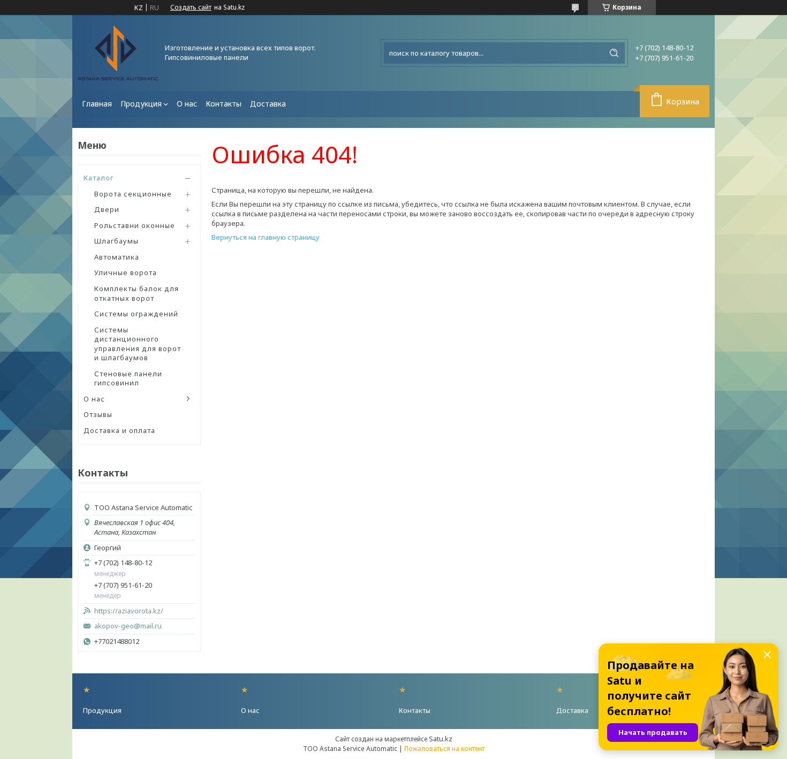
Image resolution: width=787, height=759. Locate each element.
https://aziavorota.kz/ (128, 611)
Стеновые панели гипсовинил (128, 378)
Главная (97, 103)
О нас (187, 103)
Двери (106, 209)
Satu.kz (440, 738)
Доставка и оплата (119, 430)
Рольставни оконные (134, 225)
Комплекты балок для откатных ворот (136, 293)
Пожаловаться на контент (444, 748)
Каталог (98, 178)
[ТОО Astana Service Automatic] (118, 53)
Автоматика (116, 257)
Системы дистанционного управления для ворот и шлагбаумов (137, 344)
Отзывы (98, 414)
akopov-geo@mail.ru (128, 626)
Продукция (141, 103)
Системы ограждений (136, 313)
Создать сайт (190, 7)
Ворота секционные (133, 194)
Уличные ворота (125, 272)
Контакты (223, 103)
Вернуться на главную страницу (265, 237)
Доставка (268, 103)
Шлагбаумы (116, 241)
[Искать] (614, 53)
